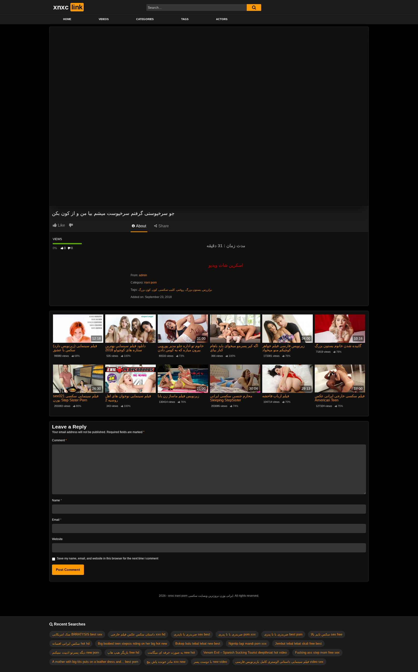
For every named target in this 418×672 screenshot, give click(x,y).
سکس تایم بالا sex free (326, 634)
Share (163, 226)
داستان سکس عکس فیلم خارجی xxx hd (138, 634)
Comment (59, 440)
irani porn (150, 282)
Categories (145, 19)
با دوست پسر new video (210, 662)
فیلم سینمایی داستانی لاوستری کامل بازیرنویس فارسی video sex (279, 662)
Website (57, 539)
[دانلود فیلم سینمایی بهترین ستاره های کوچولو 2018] (130, 328)
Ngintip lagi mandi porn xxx (248, 643)
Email (56, 519)
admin (143, 275)
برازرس (207, 289)
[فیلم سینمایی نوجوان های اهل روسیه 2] (130, 379)
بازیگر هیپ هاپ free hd (123, 652)
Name (57, 500)
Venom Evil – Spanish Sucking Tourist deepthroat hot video (245, 652)
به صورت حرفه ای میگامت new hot (171, 652)
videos (104, 19)
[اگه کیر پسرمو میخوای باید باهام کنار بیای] (235, 328)
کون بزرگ (144, 289)
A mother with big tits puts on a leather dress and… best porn (95, 662)
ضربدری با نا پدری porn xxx (237, 634)
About (140, 226)
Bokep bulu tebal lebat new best (197, 643)
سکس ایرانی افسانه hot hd (71, 643)
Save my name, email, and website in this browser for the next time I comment (107, 558)
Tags (184, 19)
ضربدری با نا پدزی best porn (283, 634)
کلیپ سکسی (167, 289)
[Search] (254, 7)
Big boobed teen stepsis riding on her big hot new (132, 643)
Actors (221, 19)
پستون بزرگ (193, 289)
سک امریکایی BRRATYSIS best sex (77, 634)
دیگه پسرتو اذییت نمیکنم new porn (75, 652)
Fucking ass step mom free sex (317, 652)
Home (67, 19)
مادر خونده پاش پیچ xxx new (166, 662)
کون (154, 289)
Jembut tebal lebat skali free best (298, 643)
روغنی (180, 289)
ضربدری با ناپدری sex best (192, 634)
